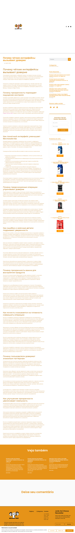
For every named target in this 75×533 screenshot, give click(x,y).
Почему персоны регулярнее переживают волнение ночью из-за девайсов (58, 80)
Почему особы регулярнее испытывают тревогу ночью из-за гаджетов (59, 75)
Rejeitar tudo (60, 530)
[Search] (69, 59)
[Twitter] (68, 26)
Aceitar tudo (69, 530)
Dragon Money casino (8, 113)
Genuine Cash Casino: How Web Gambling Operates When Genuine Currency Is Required (58, 90)
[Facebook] (50, 107)
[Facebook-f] (66, 26)
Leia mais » (8, 472)
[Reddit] (70, 26)
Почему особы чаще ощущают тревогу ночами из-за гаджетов (59, 85)
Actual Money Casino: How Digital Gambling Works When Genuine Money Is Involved (59, 95)
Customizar (52, 530)
